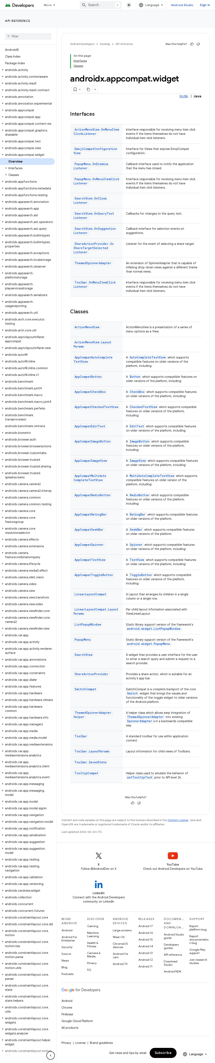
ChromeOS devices (120, 945)
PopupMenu (83, 640)
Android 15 (145, 939)
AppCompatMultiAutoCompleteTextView (89, 478)
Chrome (67, 1007)
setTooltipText (139, 777)
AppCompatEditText (90, 426)
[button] (27, 70)
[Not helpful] (198, 44)
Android (67, 930)
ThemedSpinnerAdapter (93, 263)
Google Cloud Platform (77, 1021)
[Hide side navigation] (50, 1055)
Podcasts (67, 974)
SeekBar (136, 530)
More (48, 5)
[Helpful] (192, 44)
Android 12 (145, 960)
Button (135, 377)
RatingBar (138, 514)
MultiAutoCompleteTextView (152, 476)
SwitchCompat (85, 689)
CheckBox (137, 392)
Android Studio (182, 5)
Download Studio (170, 963)
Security (67, 947)
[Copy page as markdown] (88, 89)
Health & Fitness (92, 944)
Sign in (205, 5)
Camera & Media (94, 954)
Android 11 (145, 966)
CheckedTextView (143, 407)
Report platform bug (198, 927)
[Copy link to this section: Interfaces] (99, 114)
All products (70, 1028)
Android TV (120, 964)
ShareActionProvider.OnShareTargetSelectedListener (93, 248)
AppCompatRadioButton (92, 495)
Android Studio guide (174, 936)
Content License (178, 820)
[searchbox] (28, 36)
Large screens (122, 930)
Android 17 (145, 926)
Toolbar (81, 736)
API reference (17, 21)
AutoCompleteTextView (148, 357)
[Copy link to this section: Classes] (92, 312)
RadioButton (139, 495)
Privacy (92, 963)
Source (66, 954)
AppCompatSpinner (89, 545)
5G (89, 970)
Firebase (67, 1014)
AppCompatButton (88, 377)
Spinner (136, 545)
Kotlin (184, 96)
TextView (137, 560)
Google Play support (197, 951)
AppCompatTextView (90, 560)
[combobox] (101, 5)
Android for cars (120, 955)
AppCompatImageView (91, 461)
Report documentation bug (198, 939)
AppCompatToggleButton (94, 575)
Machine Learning (93, 934)
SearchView (83, 655)
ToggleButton (141, 575)
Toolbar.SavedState (91, 762)
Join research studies (198, 961)
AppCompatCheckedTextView (96, 407)
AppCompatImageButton (93, 441)
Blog (64, 967)
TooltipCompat (86, 773)
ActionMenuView (87, 327)
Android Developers (82, 44)
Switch (132, 693)
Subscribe (163, 1053)
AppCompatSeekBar (89, 530)
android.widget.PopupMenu (148, 644)
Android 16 (145, 933)
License (80, 1043)
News (65, 960)
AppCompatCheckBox (90, 392)
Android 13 (145, 953)
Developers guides (171, 946)
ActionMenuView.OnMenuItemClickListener (96, 131)
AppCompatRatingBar (91, 514)
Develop (105, 44)
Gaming (92, 926)
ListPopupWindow (88, 624)
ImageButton (139, 441)
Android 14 (145, 946)
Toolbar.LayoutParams (92, 751)
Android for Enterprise (69, 938)
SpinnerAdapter (139, 721)
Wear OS (119, 937)
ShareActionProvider (91, 674)
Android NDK (172, 971)
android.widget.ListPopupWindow (153, 629)
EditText (137, 426)
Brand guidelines (101, 1043)
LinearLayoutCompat (90, 594)
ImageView (138, 461)
